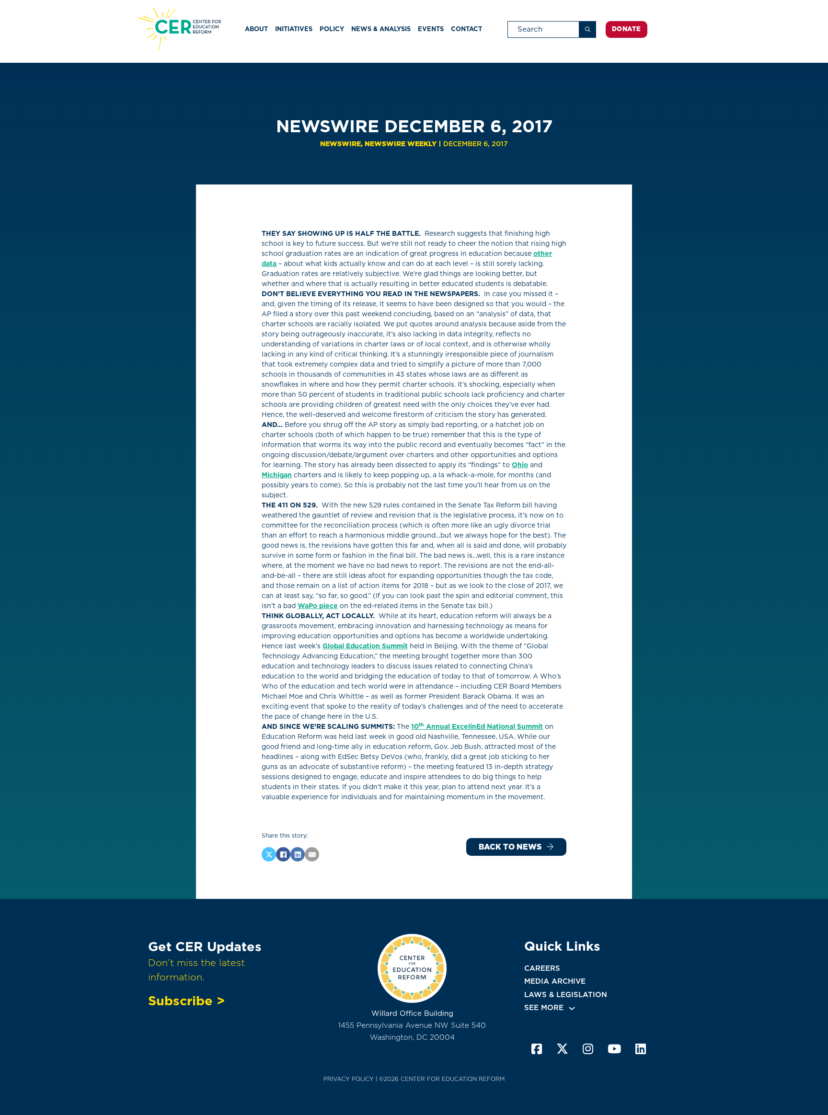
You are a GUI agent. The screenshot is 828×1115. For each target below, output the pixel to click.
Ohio (520, 465)
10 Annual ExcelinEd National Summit (477, 726)
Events (431, 29)
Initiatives (293, 29)
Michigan (277, 475)
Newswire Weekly (401, 144)
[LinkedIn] (297, 854)
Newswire (340, 144)
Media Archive (555, 981)
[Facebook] (283, 854)
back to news (510, 846)
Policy (332, 29)
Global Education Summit (365, 646)
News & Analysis (381, 29)
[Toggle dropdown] (571, 1008)
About (256, 29)
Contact (466, 29)
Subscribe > (186, 1000)
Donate (626, 29)
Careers (542, 968)
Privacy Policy (348, 1078)
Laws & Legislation (565, 994)
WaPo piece (318, 605)
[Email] (312, 854)
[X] (269, 854)
